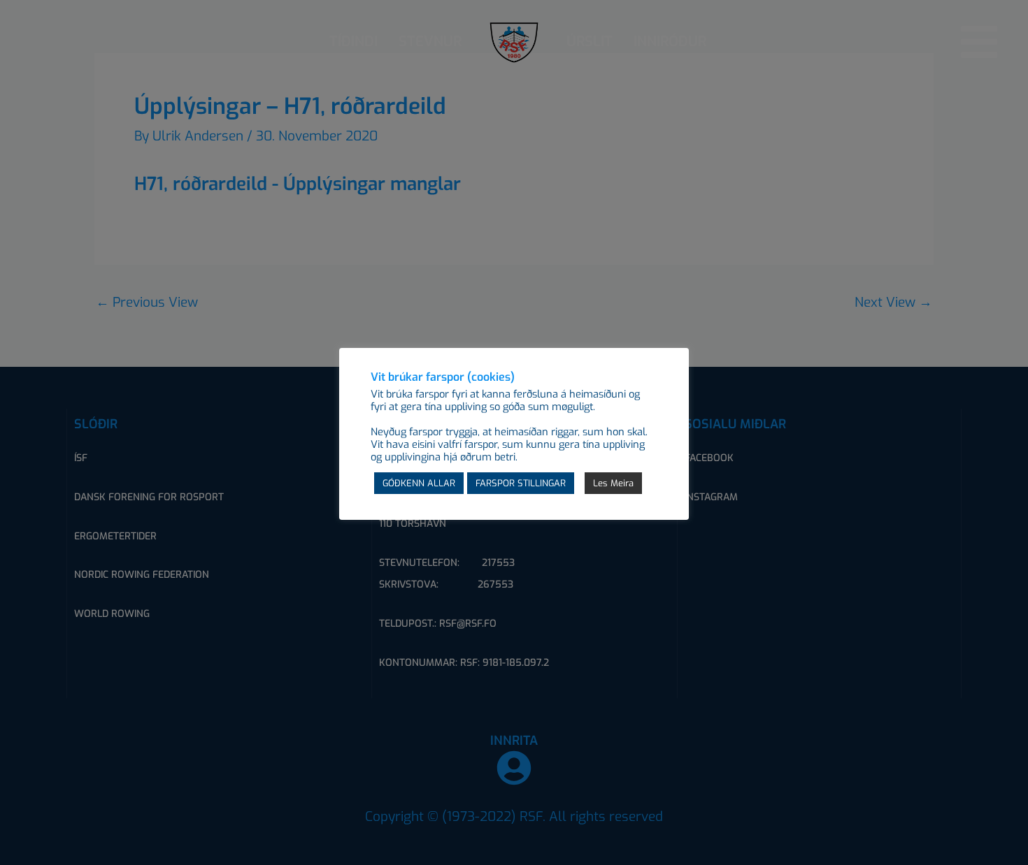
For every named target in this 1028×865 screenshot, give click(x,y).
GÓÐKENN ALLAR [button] (419, 483)
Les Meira (613, 483)
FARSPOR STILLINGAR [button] (521, 483)
